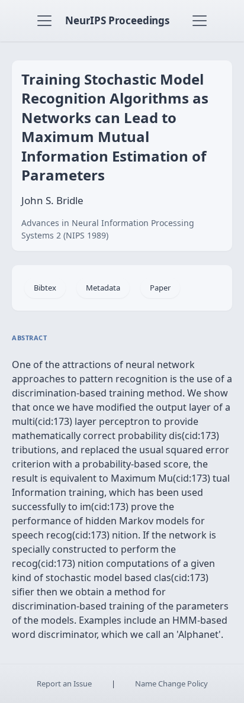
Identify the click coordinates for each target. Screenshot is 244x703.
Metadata (103, 287)
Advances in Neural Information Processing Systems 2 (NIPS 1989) (107, 229)
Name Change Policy (171, 683)
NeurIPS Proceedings (117, 20)
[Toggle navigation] (44, 20)
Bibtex (45, 287)
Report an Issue (64, 683)
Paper (160, 287)
